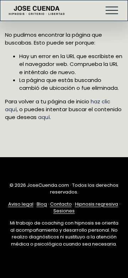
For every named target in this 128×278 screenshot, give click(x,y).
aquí (44, 117)
